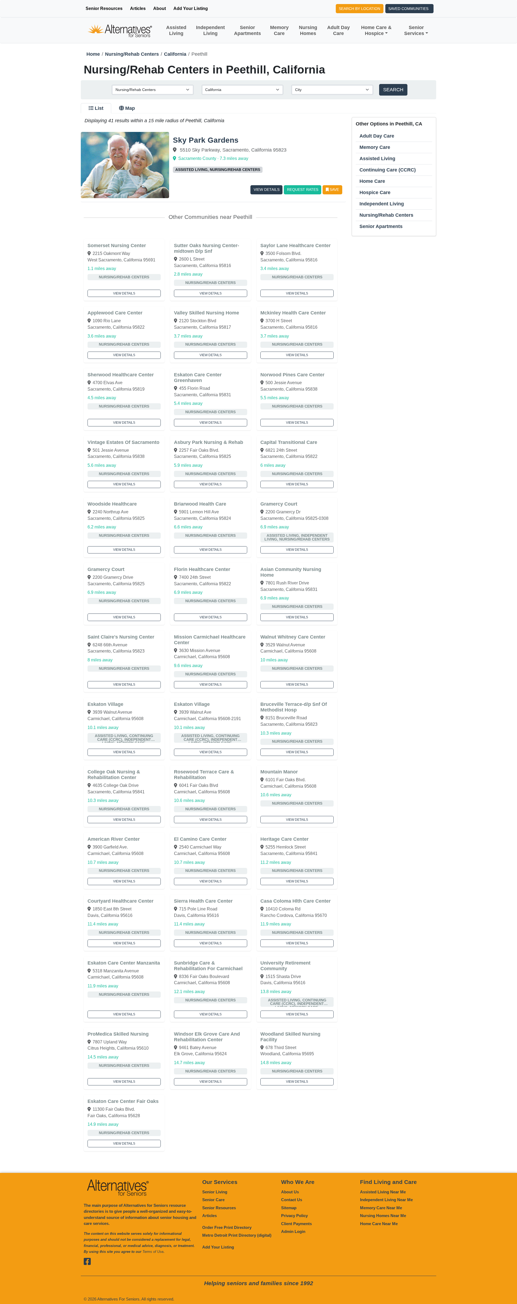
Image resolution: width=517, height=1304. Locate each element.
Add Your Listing (190, 8)
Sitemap (288, 1207)
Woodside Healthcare (112, 504)
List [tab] (99, 108)
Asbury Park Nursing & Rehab (208, 442)
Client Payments (296, 1223)
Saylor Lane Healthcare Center (295, 245)
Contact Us (291, 1199)
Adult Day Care (338, 30)
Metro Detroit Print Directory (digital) (236, 1235)
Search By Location (359, 8)
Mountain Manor (279, 771)
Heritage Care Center (284, 839)
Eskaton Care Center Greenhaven (198, 377)
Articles (138, 8)
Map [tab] (130, 108)
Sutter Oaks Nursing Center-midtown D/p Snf (206, 248)
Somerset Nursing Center (117, 245)
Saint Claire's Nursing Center (121, 637)
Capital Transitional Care (288, 442)
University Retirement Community (285, 965)
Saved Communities (408, 8)
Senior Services (414, 30)
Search (393, 89)
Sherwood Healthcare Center (121, 374)
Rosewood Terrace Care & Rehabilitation (204, 774)
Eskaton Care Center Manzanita (124, 963)
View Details (267, 189)
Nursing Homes (308, 30)
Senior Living (214, 1192)
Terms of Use (152, 1252)
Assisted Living (176, 30)
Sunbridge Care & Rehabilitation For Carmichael (208, 965)
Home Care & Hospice (376, 30)
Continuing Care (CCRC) (387, 170)
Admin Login (293, 1231)
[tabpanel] (258, 634)
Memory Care (279, 30)
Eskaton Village (105, 704)
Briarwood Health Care (200, 504)
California (175, 54)
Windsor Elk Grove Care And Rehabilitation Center (207, 1036)
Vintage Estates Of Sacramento (123, 442)
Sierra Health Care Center (203, 901)
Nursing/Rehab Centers (132, 54)
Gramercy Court (278, 504)
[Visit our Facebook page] (88, 1261)
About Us (290, 1192)
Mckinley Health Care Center (293, 313)
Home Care (372, 181)
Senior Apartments (247, 30)
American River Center (114, 839)
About (159, 8)
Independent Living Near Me (386, 1199)
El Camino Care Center (200, 839)
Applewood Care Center (115, 313)
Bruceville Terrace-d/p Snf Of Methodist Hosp (293, 707)
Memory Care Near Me (381, 1207)
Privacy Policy (294, 1215)
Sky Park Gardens (206, 140)
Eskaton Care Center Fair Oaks (123, 1101)
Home (93, 54)
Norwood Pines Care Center (292, 374)
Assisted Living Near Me (383, 1192)
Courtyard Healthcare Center (120, 901)
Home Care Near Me (379, 1223)
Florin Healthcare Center (202, 569)
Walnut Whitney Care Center (292, 637)
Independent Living (210, 30)
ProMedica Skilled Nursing (118, 1034)
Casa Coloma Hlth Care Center (295, 901)
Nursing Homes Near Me (383, 1215)
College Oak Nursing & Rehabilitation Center (114, 774)
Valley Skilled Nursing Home (206, 313)
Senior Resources (104, 8)
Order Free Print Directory (226, 1227)
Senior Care (213, 1199)
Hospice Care (374, 192)
